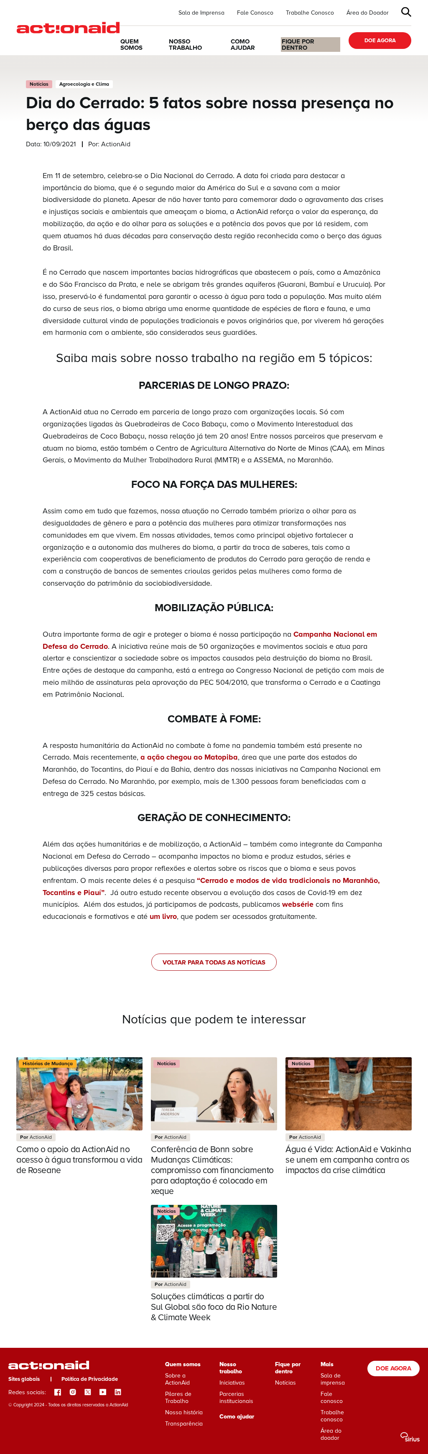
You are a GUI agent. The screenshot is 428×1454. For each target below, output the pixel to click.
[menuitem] (201, 13)
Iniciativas (232, 1382)
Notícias (285, 1382)
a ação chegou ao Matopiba (189, 757)
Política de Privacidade (89, 1379)
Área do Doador (367, 13)
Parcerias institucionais (236, 1397)
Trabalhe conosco (332, 1416)
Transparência (184, 1423)
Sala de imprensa (333, 1379)
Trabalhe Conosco (310, 13)
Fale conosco (332, 1397)
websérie (297, 904)
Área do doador (331, 1434)
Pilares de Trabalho (178, 1397)
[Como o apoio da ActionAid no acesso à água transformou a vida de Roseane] (79, 1116)
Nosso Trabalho (185, 44)
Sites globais (24, 1379)
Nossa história (184, 1412)
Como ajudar (243, 44)
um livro (163, 916)
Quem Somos (131, 44)
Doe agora (380, 40)
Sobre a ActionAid (177, 1379)
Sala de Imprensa (201, 13)
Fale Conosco (255, 13)
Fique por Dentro (298, 44)
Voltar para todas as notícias (214, 962)
